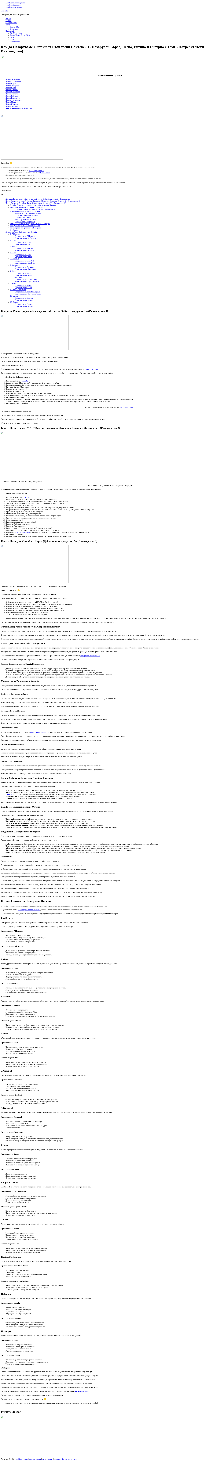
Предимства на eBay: (23, 242)
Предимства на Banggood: (25, 267)
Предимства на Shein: (23, 286)
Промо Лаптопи (12, 90)
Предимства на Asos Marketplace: (27, 292)
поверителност (35, 1459)
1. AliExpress (15, 234)
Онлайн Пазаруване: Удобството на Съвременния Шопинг (33, 205)
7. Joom (13, 271)
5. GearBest (14, 259)
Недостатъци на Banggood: (25, 269)
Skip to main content (13, 5)
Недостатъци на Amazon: (24, 250)
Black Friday (45, 173)
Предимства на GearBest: (24, 261)
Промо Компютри (13, 98)
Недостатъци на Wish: (23, 257)
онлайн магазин (92, 369)
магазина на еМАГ (127, 407)
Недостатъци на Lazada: (24, 300)
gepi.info (19, 1459)
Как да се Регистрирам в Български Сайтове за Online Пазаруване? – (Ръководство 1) (39, 199)
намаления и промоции (39, 732)
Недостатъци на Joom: (23, 275)
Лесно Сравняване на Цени (25, 220)
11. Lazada (14, 296)
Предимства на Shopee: (24, 304)
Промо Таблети (12, 94)
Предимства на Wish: (23, 255)
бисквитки (66, 1459)
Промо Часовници (13, 106)
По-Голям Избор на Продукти (26, 215)
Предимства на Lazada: (24, 298)
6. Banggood (14, 265)
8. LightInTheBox (16, 277)
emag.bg (26, 497)
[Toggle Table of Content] (2, 195)
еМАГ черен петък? (36, 171)
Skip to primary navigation (15, 3)
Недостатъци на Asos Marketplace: (28, 294)
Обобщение (14, 230)
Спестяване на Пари (23, 217)
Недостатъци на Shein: (23, 288)
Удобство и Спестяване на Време (28, 213)
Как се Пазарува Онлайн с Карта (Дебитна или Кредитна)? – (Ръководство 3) (36, 203)
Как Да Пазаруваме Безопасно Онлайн (25, 226)
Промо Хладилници (13, 81)
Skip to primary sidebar (14, 7)
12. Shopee (14, 302)
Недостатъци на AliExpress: (25, 238)
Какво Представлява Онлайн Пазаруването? (27, 207)
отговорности (47, 1459)
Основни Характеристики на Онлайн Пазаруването (35, 209)
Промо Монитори (12, 102)
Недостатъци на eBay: (23, 244)
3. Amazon (14, 246)
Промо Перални (12, 83)
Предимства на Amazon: (24, 248)
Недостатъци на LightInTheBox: (27, 281)
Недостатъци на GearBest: (25, 263)
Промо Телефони (12, 86)
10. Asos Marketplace (18, 290)
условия (57, 1459)
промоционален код (22, 532)
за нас (25, 1459)
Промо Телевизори (13, 79)
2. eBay (13, 240)
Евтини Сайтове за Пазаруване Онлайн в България (30, 224)
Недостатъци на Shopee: (24, 306)
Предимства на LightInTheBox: (27, 279)
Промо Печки (11, 88)
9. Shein (13, 284)
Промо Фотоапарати (14, 100)
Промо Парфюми (12, 104)
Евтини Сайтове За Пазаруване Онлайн (21, 232)
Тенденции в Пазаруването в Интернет (25, 228)
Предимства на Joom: (23, 273)
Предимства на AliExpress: (25, 236)
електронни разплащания (90, 656)
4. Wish (13, 253)
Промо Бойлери (12, 96)
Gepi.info (4, 11)
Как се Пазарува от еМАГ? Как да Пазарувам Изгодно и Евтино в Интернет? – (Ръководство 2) (43, 201)
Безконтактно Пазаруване (25, 222)
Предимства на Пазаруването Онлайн (25, 211)
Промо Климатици (13, 92)
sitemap (74, 1459)
